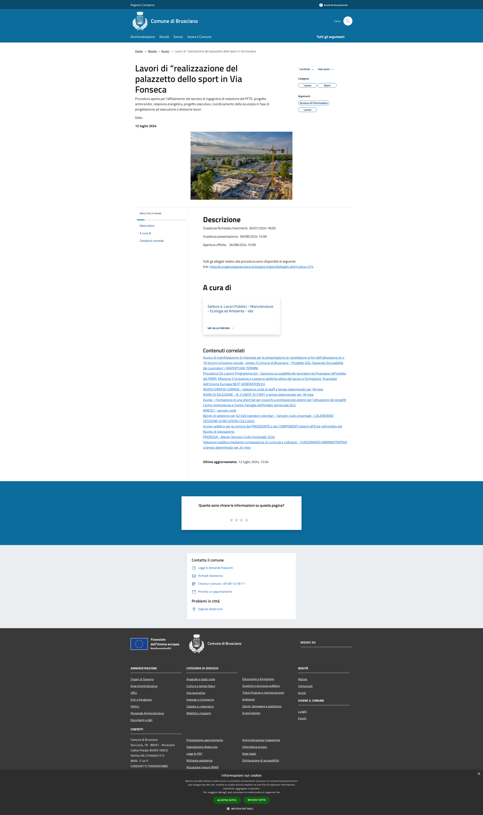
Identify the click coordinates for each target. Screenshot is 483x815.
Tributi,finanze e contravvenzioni (263, 692)
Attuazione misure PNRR (202, 767)
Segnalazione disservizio (202, 747)
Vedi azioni (324, 69)
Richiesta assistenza (199, 760)
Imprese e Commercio (200, 699)
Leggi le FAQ (194, 753)
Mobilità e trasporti (198, 713)
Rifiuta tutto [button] (257, 800)
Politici (135, 706)
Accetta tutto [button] (226, 800)
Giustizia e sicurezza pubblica (261, 686)
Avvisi (165, 51)
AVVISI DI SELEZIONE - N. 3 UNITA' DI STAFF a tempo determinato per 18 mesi (258, 394)
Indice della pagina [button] (150, 213)
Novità (152, 51)
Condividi (304, 69)
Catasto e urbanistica (200, 706)
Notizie (302, 679)
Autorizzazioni (251, 713)
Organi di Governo (142, 679)
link (278, 792)
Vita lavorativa (195, 693)
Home (139, 51)
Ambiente (248, 699)
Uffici (134, 693)
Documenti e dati (141, 720)
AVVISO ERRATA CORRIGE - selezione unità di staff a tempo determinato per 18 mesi (263, 389)
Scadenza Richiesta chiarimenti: (226, 228)
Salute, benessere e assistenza (261, 706)
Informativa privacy (254, 747)
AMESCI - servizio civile (219, 410)
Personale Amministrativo (147, 713)
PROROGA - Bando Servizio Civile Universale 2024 (239, 436)
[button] (241, 808)
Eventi (302, 718)
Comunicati (305, 686)
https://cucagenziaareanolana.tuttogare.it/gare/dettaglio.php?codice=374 (261, 266)
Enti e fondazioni (141, 699)
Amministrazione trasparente (261, 740)
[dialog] (241, 792)
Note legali (249, 753)
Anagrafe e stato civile (200, 679)
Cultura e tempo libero (200, 686)
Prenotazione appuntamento (204, 740)
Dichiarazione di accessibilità (260, 760)
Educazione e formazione (258, 679)
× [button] (478, 773)
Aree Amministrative (144, 686)
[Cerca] (347, 21)
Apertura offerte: (216, 244)
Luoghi (302, 711)
